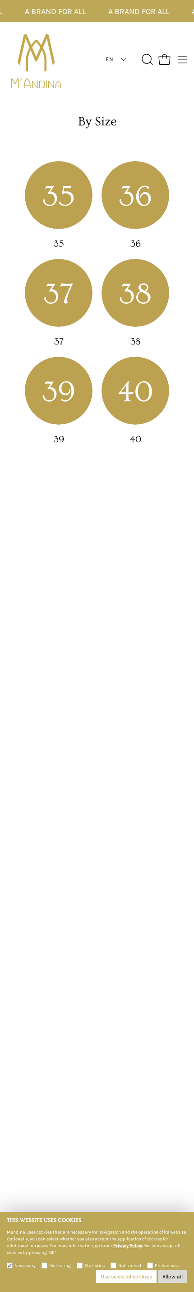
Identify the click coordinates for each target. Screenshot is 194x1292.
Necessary (25, 1265)
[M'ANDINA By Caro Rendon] (36, 60)
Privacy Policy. (128, 1246)
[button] (146, 60)
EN (109, 59)
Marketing (60, 1265)
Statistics (94, 1265)
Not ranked (129, 1265)
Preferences (167, 1265)
